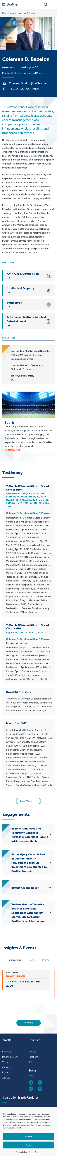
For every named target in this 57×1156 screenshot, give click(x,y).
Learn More (13, 450)
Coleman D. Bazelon (17, 513)
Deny (28, 1145)
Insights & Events (10, 1056)
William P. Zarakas (40, 513)
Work (5, 1062)
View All (28, 1022)
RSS (31, 1062)
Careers (6, 1067)
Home (4, 13)
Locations (33, 1056)
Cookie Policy (21, 1152)
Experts (13, 13)
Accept (28, 1136)
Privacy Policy (34, 1152)
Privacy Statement (13, 1128)
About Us (6, 1077)
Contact (32, 1051)
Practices (6, 1051)
